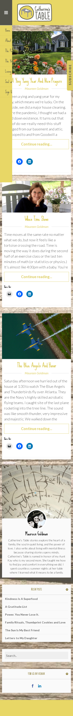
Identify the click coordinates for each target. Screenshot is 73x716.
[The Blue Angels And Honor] (36, 335)
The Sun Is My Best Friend (22, 630)
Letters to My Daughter (21, 638)
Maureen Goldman (36, 88)
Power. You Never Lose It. (22, 614)
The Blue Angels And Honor (36, 365)
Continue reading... (36, 144)
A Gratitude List (16, 606)
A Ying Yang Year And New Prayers (36, 81)
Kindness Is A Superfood (21, 598)
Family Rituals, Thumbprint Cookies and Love (35, 622)
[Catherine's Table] (35, 12)
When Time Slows (36, 219)
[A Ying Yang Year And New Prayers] (36, 52)
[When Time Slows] (36, 196)
